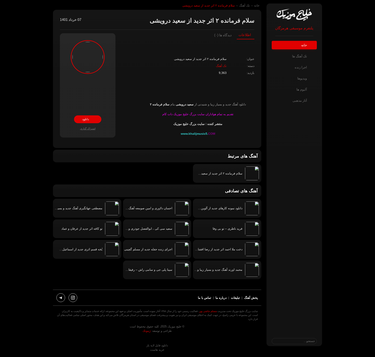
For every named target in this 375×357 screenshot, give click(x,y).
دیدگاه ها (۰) (223, 35)
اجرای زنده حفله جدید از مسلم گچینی (148, 249)
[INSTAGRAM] (73, 298)
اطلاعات (244, 35)
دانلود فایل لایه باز (157, 345)
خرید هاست (157, 349)
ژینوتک (147, 330)
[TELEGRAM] (61, 298)
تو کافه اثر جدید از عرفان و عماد (81, 228)
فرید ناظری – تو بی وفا (227, 228)
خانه (257, 5)
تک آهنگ (244, 5)
